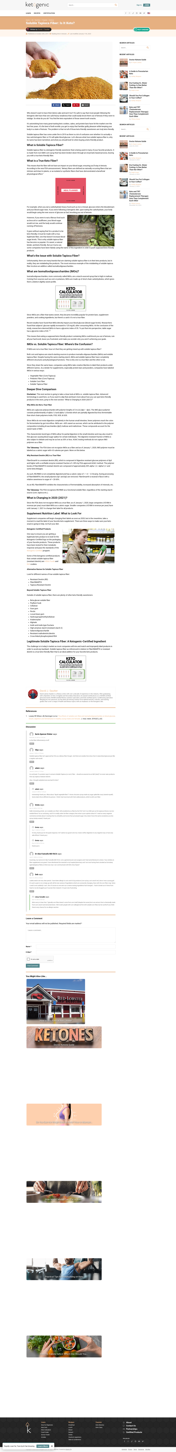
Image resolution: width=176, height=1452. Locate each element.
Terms (135, 1449)
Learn (43, 1422)
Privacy (130, 1449)
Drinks (70, 1435)
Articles (43, 1437)
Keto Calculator (46, 1430)
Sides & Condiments (74, 1439)
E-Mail (29, 952)
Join (147, 5)
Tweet (67, 105)
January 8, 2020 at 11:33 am (36, 771)
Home (28, 20)
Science (51, 20)
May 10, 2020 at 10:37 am (35, 808)
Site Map (147, 1449)
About (128, 1422)
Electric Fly (69, 1449)
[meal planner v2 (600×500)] (70, 203)
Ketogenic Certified (34, 551)
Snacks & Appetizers (74, 1437)
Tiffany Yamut (135, 119)
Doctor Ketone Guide (137, 60)
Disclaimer (141, 1449)
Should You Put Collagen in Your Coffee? (139, 97)
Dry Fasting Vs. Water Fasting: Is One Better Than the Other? (138, 85)
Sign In (139, 5)
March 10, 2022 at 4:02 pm (36, 878)
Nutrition (37, 20)
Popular (44, 20)
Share (57, 105)
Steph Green (135, 90)
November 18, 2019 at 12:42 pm (37, 737)
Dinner (70, 1430)
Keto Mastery (100, 1425)
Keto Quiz (44, 1427)
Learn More (43, 1446)
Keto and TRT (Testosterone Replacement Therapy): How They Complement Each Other (139, 111)
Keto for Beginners (47, 1425)
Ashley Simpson (136, 76)
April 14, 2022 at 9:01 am (38, 899)
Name (28, 947)
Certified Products (134, 1432)
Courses (99, 1422)
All (32, 20)
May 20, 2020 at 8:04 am (38, 843)
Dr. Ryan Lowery (136, 62)
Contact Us (131, 1426)
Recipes (71, 1422)
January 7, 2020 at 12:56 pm (36, 753)
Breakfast (71, 1425)
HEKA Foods (50, 561)
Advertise (124, 1449)
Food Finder (45, 1432)
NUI (28, 564)
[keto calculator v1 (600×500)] (70, 311)
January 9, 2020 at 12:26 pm (39, 792)
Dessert (70, 1432)
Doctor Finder (45, 1435)
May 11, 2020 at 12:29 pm (38, 830)
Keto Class (99, 1427)
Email (86, 105)
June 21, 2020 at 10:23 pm (36, 857)
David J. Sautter (43, 29)
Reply (31, 743)
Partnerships (131, 1429)
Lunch (70, 1427)
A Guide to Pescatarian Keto (138, 72)
